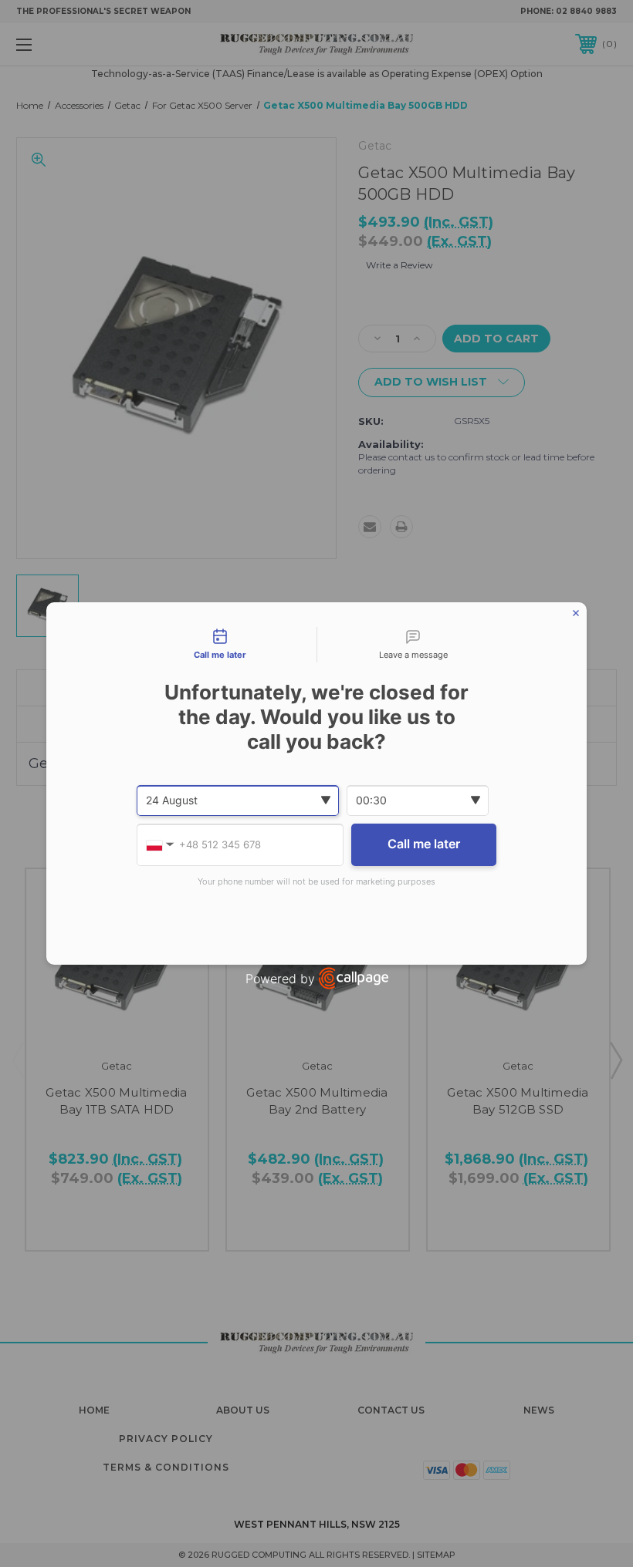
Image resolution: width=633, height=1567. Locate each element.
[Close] (576, 613)
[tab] (220, 645)
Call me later (424, 843)
